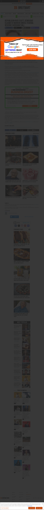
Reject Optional (39, 508)
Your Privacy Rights (4, 508)
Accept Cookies (31, 508)
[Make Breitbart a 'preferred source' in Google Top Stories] (22, 48)
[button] (22, 255)
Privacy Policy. (29, 505)
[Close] (42, 504)
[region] (22, 506)
